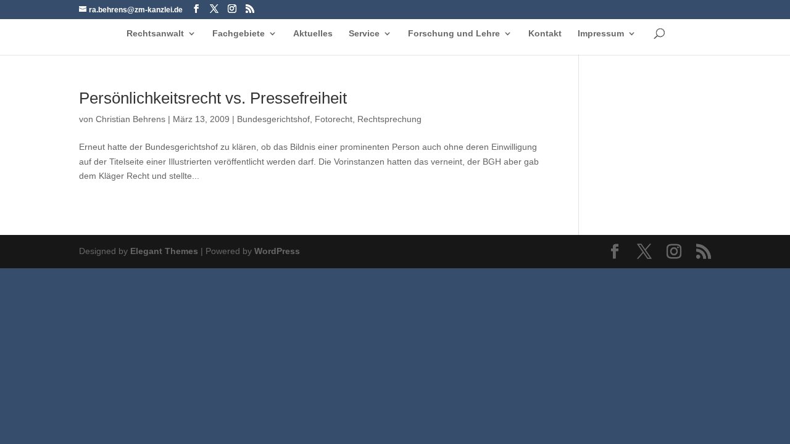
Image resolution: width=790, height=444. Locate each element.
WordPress (277, 251)
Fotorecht (333, 119)
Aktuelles (313, 33)
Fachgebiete (238, 33)
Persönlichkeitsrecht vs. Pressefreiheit (213, 98)
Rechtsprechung (389, 119)
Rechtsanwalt (155, 33)
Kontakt (545, 33)
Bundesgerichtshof (273, 119)
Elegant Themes (164, 251)
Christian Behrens (130, 119)
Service (364, 33)
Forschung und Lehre (454, 33)
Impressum (601, 33)
